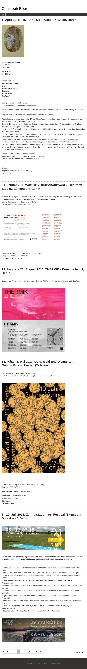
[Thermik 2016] (33, 320)
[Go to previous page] (7, 652)
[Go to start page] (4, 652)
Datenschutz (55, 663)
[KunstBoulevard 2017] (33, 227)
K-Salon (5, 168)
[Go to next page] (36, 652)
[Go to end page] (40, 652)
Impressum (45, 663)
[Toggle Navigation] (3, 14)
